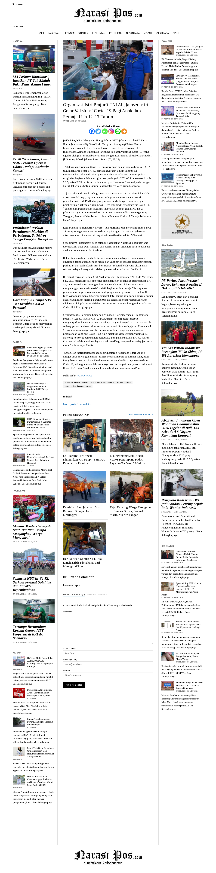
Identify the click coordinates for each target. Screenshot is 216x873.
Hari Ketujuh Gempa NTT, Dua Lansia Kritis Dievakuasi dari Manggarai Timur (82, 562)
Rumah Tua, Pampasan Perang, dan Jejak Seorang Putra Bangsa (40, 721)
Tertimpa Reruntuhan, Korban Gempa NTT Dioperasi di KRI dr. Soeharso (29, 632)
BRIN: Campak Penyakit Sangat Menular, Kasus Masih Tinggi (188, 656)
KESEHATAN (98, 33)
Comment (67, 611)
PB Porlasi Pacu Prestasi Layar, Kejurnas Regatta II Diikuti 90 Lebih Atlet (181, 284)
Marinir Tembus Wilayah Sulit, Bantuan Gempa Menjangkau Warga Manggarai (32, 531)
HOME (41, 33)
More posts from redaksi (77, 404)
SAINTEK (83, 33)
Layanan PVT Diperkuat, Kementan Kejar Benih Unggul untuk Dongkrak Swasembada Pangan (188, 80)
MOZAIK (148, 33)
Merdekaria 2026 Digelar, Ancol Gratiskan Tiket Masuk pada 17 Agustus (39, 692)
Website (66, 670)
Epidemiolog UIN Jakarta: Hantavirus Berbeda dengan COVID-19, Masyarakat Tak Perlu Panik (181, 589)
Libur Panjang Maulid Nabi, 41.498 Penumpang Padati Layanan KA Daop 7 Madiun (127, 459)
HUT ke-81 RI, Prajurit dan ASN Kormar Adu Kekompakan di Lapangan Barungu (40, 662)
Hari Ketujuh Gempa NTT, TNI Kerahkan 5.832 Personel (32, 303)
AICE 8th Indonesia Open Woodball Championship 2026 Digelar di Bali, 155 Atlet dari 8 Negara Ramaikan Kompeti (180, 427)
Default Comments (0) (74, 594)
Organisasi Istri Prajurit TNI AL (78, 386)
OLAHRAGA (162, 33)
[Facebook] (92, 131)
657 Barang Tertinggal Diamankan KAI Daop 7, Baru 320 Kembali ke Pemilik (84, 459)
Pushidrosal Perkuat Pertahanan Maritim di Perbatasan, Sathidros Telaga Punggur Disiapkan (33, 233)
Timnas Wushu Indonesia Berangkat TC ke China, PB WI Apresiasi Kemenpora (182, 351)
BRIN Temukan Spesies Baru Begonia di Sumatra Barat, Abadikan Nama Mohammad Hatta (39, 423)
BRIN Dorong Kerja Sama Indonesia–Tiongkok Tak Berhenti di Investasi (39, 350)
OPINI (176, 33)
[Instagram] (111, 131)
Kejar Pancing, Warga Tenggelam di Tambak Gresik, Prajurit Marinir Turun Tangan (131, 511)
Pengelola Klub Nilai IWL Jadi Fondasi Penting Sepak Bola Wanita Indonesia (182, 504)
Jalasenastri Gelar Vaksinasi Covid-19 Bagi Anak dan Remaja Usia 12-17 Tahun (98, 382)
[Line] (118, 131)
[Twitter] (98, 131)
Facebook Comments (97, 594)
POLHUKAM (115, 33)
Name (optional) (70, 648)
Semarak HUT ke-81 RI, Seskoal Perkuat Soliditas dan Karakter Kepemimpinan (32, 584)
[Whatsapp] (105, 131)
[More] (124, 131)
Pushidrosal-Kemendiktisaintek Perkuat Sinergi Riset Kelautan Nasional (40, 458)
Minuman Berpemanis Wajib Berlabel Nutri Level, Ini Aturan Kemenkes (189, 685)
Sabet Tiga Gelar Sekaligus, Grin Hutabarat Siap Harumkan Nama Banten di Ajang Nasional (40, 752)
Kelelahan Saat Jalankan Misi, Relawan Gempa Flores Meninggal (82, 511)
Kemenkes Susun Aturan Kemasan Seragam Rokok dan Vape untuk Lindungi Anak (188, 626)
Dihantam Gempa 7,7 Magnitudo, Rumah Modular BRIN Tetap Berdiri (37, 388)
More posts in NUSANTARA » (141, 414)
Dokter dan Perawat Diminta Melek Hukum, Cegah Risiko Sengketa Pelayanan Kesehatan (187, 555)
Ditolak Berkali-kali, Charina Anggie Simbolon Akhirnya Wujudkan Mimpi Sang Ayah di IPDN (40, 780)
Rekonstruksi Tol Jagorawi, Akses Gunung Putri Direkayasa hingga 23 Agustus (189, 179)
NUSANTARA (133, 33)
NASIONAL (54, 33)
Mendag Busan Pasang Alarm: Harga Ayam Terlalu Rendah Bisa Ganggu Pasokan (189, 147)
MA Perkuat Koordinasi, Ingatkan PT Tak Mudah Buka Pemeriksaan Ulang (32, 80)
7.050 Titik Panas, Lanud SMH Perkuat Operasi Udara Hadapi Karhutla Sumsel (31, 164)
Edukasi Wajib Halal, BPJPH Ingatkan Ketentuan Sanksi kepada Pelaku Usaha (189, 49)
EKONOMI (69, 33)
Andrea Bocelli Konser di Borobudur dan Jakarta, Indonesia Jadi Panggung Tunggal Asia (188, 112)
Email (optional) (70, 659)
